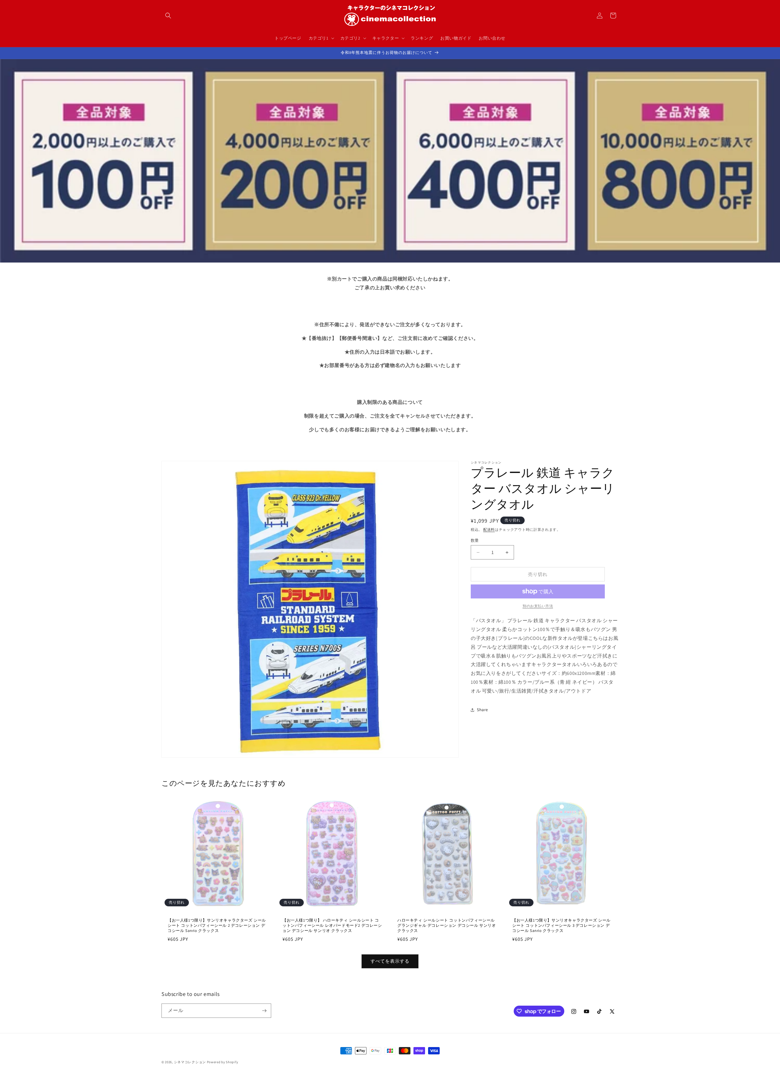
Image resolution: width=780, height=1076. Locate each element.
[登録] (264, 1011)
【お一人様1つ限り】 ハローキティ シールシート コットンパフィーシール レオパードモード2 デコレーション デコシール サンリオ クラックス (332, 925)
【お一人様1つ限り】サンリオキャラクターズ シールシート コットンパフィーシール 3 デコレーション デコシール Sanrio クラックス (561, 925)
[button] (168, 15)
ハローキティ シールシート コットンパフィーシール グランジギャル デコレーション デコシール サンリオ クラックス (446, 925)
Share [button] (482, 709)
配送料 (489, 529)
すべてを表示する (390, 961)
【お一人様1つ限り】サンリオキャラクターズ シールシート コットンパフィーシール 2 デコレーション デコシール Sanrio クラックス (217, 925)
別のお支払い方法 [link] (538, 606)
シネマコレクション (190, 1062)
